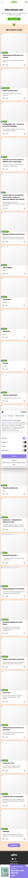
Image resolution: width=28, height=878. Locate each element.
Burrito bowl (6, 693)
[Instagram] (15, 859)
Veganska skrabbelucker (10, 395)
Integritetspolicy (14, 863)
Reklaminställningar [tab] (19, 415)
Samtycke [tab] (3, 415)
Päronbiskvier (7, 299)
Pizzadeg (5, 363)
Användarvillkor (14, 861)
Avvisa (14, 464)
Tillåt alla (14, 456)
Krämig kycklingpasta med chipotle (13, 589)
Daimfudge (6, 831)
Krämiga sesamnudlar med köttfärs (13, 659)
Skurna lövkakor (8, 268)
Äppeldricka (6, 331)
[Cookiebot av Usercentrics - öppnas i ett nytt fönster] (21, 412)
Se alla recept (14, 845)
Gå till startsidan (14, 19)
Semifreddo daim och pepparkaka (13, 796)
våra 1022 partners (9, 422)
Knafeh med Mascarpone (10, 91)
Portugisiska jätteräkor (10, 555)
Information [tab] (10, 415)
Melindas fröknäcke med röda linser (14, 234)
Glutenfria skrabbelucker (10, 488)
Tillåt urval (14, 460)
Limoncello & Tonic (8, 763)
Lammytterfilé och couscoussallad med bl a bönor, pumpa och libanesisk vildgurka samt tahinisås (13, 197)
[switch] (25, 442)
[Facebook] (12, 859)
